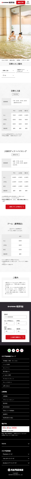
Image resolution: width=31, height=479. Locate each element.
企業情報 (5, 396)
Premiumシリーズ (7, 454)
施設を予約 (21, 2)
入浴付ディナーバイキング (21, 70)
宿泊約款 (5, 403)
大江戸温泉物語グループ (9, 356)
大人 (9, 320)
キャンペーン (6, 368)
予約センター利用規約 (8, 410)
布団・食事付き (8, 328)
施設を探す (12, 60)
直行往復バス (6, 371)
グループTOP (5, 60)
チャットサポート (7, 382)
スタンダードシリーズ (8, 458)
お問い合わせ (6, 386)
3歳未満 (18, 328)
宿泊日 (6, 314)
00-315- (9, 428)
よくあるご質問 (7, 375)
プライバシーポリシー (8, 399)
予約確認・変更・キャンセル (10, 360)
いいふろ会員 (6, 364)
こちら (15, 282)
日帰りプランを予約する (15, 206)
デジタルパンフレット (8, 378)
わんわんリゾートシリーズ (9, 463)
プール (4, 75)
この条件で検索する (15, 337)
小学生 (18, 320)
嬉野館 (18, 60)
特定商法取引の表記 (8, 417)
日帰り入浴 (5, 70)
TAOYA (4, 443)
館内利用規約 (6, 407)
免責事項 (5, 414)
